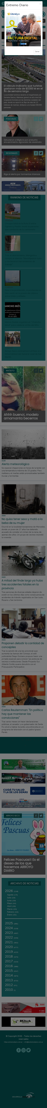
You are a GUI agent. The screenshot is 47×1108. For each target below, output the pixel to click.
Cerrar (37, 52)
